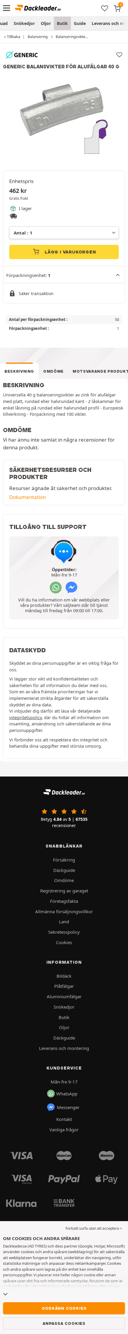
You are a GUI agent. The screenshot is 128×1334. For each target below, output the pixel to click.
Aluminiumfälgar (64, 996)
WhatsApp (66, 1094)
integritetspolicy (25, 717)
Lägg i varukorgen (69, 252)
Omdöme (53, 371)
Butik (62, 23)
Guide (80, 23)
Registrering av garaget (64, 891)
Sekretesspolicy (64, 932)
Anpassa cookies (64, 1323)
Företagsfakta (64, 901)
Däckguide (64, 870)
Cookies (64, 942)
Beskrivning (19, 371)
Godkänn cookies (64, 1308)
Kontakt (64, 1119)
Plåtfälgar (64, 986)
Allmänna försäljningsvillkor (64, 911)
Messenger (68, 1107)
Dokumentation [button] (27, 497)
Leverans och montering (64, 1048)
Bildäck (64, 976)
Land (64, 921)
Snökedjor (24, 23)
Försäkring (64, 860)
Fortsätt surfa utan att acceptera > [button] (93, 1228)
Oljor (46, 23)
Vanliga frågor (64, 1130)
